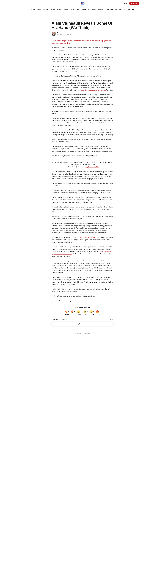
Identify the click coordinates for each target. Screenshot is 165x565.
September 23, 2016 (92, 167)
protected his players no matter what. (93, 90)
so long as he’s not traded (86, 237)
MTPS (94, 9)
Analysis (45, 9)
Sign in (125, 3)
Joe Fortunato (61, 33)
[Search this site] (26, 3)
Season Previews (56, 9)
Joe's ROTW (85, 9)
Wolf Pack (110, 9)
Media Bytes (75, 9)
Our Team (118, 9)
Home (33, 9)
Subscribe (134, 3)
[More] (133, 9)
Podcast (66, 9)
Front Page (55, 19)
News (39, 9)
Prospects (101, 9)
